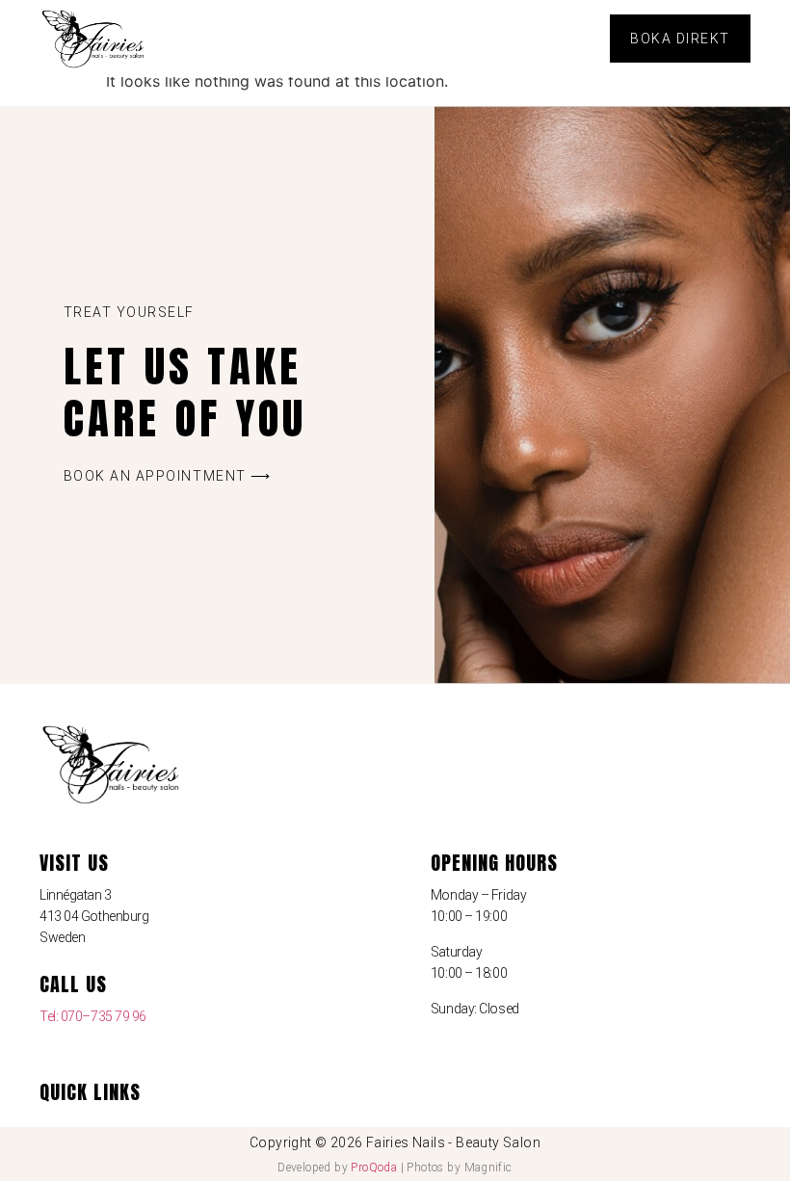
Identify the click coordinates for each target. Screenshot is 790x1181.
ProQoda (374, 1167)
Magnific (488, 1167)
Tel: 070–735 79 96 (93, 1016)
